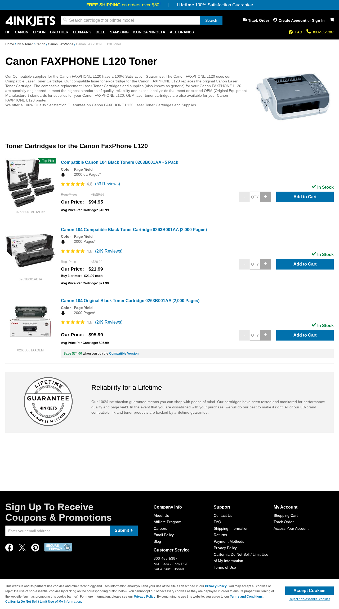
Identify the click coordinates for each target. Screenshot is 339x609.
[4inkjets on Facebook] (9, 549)
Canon (40, 44)
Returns (220, 535)
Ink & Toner (25, 44)
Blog (157, 541)
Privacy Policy (225, 548)
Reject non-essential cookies (309, 599)
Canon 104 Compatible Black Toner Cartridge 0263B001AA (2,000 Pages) (134, 229)
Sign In (318, 20)
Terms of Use (225, 567)
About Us (161, 515)
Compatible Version (124, 353)
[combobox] (141, 20)
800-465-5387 (323, 32)
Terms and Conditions (246, 596)
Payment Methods (229, 541)
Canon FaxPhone (61, 44)
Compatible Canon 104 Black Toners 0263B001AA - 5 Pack (119, 162)
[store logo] (30, 21)
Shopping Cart (286, 515)
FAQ (298, 32)
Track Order (258, 20)
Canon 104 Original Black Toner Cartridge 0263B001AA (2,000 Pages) (130, 300)
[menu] (169, 32)
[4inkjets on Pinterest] (35, 549)
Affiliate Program (167, 522)
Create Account (293, 20)
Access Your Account (291, 528)
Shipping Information (231, 528)
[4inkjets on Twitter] (22, 549)
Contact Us (223, 515)
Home (10, 44)
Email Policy (164, 535)
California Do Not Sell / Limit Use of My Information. (43, 601)
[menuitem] (7, 32)
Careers (160, 528)
